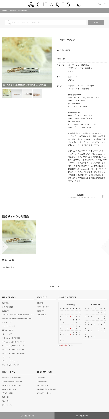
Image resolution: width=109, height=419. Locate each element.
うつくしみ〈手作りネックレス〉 (14, 342)
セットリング (7, 322)
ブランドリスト (7, 405)
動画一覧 (5, 397)
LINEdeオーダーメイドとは (12, 381)
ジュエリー (6, 357)
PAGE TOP (55, 286)
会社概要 (40, 303)
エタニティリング (8, 326)
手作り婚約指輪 (7, 307)
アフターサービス (43, 307)
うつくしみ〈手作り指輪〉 (11, 338)
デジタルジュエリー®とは (11, 377)
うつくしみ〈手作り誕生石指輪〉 (14, 353)
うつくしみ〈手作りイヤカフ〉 (13, 349)
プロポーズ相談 (7, 393)
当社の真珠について (9, 389)
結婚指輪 (5, 311)
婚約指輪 (5, 303)
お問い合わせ (41, 315)
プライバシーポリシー (45, 393)
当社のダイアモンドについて (12, 385)
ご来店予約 (41, 377)
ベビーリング (7, 334)
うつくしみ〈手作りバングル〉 (13, 346)
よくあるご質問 (42, 385)
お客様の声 (41, 311)
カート (105, 4)
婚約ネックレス (7, 330)
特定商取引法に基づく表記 (46, 389)
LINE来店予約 (42, 381)
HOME (4, 10)
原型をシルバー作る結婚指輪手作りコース (17, 318)
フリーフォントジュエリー (11, 365)
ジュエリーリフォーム (10, 361)
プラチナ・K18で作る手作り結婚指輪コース (18, 315)
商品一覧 (13, 10)
